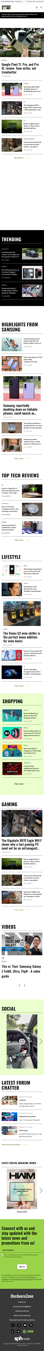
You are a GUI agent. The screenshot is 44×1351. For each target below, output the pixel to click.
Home (5, 629)
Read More (18, 158)
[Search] (41, 7)
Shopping (12, 701)
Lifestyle (5, 249)
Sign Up (22, 1267)
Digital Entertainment (27, 1116)
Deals (26, 710)
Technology (23, 1130)
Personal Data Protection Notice (22, 1279)
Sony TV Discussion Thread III (29, 1120)
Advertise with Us (22, 1311)
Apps (25, 566)
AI (24, 666)
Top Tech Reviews (20, 475)
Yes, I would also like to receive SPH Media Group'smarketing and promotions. (21, 1256)
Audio (26, 583)
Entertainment (29, 139)
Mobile (4, 60)
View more (18, 458)
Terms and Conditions (22, 1315)
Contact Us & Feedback (22, 1306)
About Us (21, 1302)
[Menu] (37, 7)
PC (24, 102)
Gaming (9, 804)
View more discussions (11, 1144)
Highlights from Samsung (20, 327)
